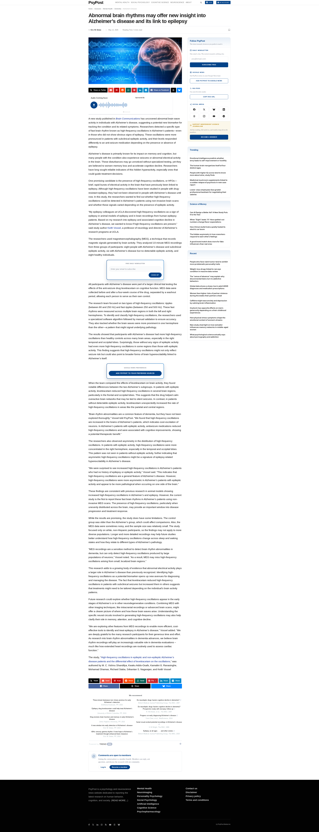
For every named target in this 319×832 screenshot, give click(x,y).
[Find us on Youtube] (110, 824)
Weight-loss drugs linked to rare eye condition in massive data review (205, 270)
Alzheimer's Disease (130, 9)
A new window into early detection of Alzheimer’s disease (111, 725)
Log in (103, 767)
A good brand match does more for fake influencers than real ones (207, 243)
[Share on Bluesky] (179, 90)
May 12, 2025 (113, 30)
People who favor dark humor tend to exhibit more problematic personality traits (209, 263)
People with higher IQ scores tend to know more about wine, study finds (208, 174)
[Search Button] (201, 2)
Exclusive (98, 9)
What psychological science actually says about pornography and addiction (207, 335)
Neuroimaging (144, 792)
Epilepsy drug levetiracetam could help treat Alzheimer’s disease (112, 710)
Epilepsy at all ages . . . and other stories (158, 731)
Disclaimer (191, 792)
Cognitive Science (160, 2)
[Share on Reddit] (122, 90)
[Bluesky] (214, 109)
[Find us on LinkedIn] (97, 824)
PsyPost (95, 2)
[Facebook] (194, 109)
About (189, 2)
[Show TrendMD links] (180, 744)
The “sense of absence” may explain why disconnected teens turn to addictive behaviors (207, 278)
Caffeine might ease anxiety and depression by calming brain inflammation (208, 302)
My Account (224, 2)
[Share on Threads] (173, 90)
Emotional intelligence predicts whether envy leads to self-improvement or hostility (208, 159)
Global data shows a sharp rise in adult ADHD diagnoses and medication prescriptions (209, 287)
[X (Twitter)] (204, 109)
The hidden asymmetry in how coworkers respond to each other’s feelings (207, 235)
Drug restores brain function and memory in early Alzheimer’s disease (112, 718)
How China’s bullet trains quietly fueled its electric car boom (207, 228)
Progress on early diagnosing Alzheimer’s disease (158, 715)
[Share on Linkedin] (140, 90)
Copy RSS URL (209, 97)
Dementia (118, 9)
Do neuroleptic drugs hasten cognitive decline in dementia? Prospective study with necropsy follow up (159, 708)
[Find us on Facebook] (89, 824)
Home (90, 9)
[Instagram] (204, 116)
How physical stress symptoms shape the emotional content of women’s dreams (207, 319)
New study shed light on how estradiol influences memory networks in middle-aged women (209, 327)
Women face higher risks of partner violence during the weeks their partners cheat (208, 294)
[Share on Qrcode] (116, 90)
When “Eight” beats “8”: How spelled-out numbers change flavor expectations (207, 221)
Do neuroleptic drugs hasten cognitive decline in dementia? (158, 700)
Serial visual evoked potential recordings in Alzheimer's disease (159, 722)
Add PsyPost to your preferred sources (135, 373)
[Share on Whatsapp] (128, 90)
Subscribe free (209, 65)
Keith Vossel (114, 228)
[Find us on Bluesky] (119, 824)
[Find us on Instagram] (102, 824)
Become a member (120, 767)
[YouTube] (214, 116)
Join (210, 2)
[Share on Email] (110, 90)
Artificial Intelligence (148, 804)
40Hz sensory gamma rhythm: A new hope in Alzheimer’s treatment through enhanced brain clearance (111, 733)
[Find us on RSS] (106, 824)
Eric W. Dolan (96, 30)
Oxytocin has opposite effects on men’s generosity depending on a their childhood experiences (208, 310)
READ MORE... (119, 800)
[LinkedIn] (223, 109)
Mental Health (122, 2)
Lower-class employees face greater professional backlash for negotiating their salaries (208, 192)
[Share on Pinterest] (134, 90)
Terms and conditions (197, 800)
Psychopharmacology (148, 811)
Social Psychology (140, 2)
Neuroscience (177, 2)
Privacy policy (193, 796)
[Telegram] (223, 116)
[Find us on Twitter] (93, 824)
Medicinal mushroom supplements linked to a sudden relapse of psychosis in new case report (208, 182)
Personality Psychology (149, 796)
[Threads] (194, 116)
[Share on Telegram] (146, 90)
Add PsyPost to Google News (209, 81)
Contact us (191, 788)
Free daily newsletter (135, 263)
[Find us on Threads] (114, 824)
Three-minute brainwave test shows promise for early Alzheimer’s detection (112, 701)
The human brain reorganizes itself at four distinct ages (208, 166)
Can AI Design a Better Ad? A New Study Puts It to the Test (209, 213)
